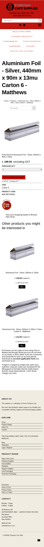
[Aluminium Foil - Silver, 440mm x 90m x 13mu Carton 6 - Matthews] (22, 152)
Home (7, 101)
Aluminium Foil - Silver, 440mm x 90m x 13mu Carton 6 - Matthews (26, 102)
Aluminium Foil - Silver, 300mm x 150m (22, 273)
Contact (4, 430)
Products (13, 101)
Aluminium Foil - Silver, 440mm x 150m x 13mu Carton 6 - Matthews (22, 330)
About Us (5, 427)
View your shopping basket (17, 215)
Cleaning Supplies (8, 461)
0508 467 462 (27, 13)
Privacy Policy (6, 490)
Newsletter (5, 445)
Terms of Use (6, 487)
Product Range (7, 424)
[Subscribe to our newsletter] (38, 540)
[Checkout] (24, 25)
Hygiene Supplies (7, 469)
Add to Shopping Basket (13, 177)
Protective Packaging (9, 474)
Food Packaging (32, 41)
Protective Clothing (22, 51)
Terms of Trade (7, 492)
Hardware (15, 46)
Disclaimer (5, 485)
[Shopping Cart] (20, 25)
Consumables (10, 41)
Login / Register (7, 447)
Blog (3, 442)
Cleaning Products (22, 36)
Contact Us (14, 13)
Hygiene (30, 46)
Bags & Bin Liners (22, 31)
